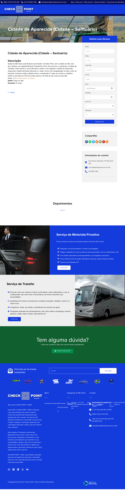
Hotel (87, 75)
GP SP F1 (58, 407)
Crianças (88, 110)
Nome (87, 46)
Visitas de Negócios (117, 403)
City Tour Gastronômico (82, 403)
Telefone (88, 65)
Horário (88, 93)
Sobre (50, 403)
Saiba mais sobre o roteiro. (24, 78)
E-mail (87, 56)
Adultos (88, 101)
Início (46, 403)
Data (86, 84)
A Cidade (69, 403)
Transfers (54, 403)
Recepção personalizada (63, 405)
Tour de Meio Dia (72, 405)
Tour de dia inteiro (76, 404)
